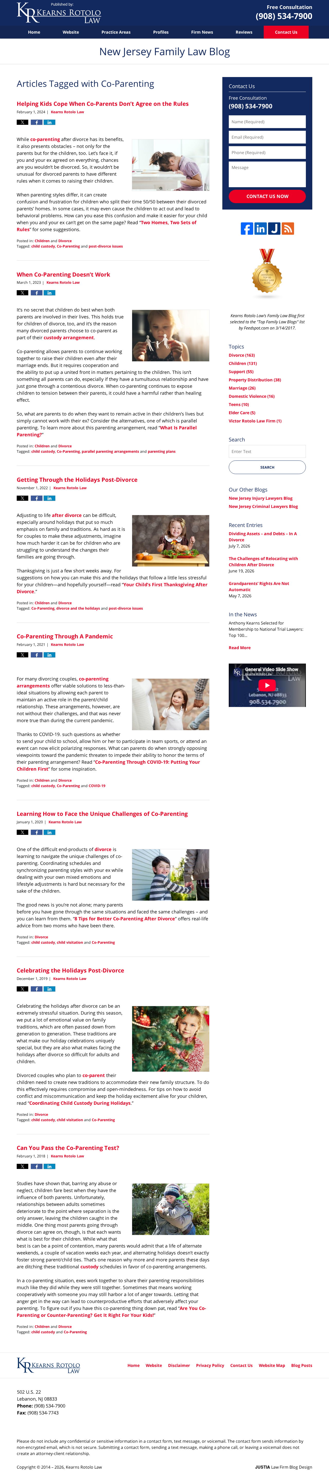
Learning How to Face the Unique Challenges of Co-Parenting (102, 813)
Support (241, 371)
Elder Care (242, 412)
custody (89, 1266)
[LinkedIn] (260, 228)
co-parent (94, 1075)
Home (34, 32)
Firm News (202, 32)
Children (42, 240)
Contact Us (286, 32)
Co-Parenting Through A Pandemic (65, 636)
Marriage (242, 388)
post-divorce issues (106, 246)
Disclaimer (179, 1365)
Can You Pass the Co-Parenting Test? (68, 1147)
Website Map (272, 1365)
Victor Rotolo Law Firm (255, 421)
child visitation (70, 942)
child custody (43, 246)
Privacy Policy (210, 1365)
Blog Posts (301, 1365)
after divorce (67, 515)
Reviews (244, 32)
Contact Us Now (267, 196)
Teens (239, 404)
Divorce (65, 240)
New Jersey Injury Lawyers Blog (261, 498)
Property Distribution (255, 380)
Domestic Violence (252, 396)
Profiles (161, 32)
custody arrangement (69, 337)
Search (267, 467)
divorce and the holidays (78, 608)
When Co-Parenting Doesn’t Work (63, 274)
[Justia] (274, 228)
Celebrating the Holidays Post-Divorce (70, 970)
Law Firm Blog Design (283, 1467)
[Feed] (288, 228)
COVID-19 (97, 785)
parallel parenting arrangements (110, 451)
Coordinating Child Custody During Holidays (80, 1103)
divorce (103, 849)
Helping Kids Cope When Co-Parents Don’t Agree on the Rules (103, 103)
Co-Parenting (68, 246)
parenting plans (162, 451)
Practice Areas (116, 32)
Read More (240, 647)
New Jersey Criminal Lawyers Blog (263, 506)
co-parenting (45, 139)
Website (71, 32)
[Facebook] (247, 228)
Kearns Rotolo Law (84, 1467)
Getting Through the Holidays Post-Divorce (77, 479)
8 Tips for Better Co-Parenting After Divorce (125, 918)
